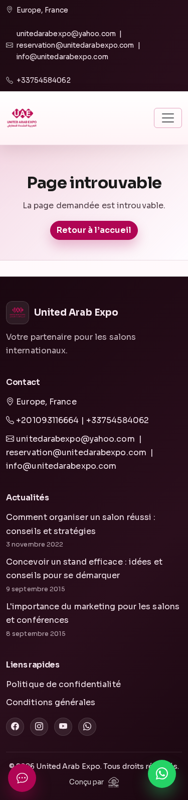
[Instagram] (39, 727)
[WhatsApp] (87, 727)
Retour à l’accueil (94, 230)
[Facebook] (15, 727)
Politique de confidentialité (63, 684)
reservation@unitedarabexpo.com (75, 45)
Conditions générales (50, 702)
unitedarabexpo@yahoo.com (66, 34)
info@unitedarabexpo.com (62, 57)
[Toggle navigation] (168, 118)
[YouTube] (63, 727)
